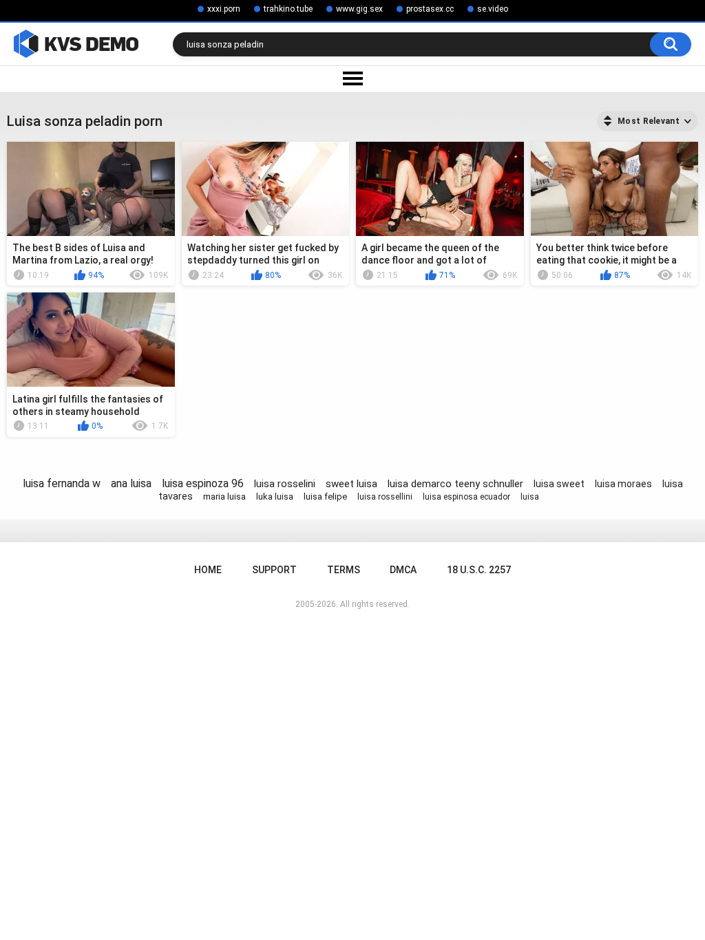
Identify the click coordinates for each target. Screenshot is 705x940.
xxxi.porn (223, 9)
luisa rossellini (384, 497)
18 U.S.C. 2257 (479, 569)
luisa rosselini (284, 484)
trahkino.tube (288, 9)
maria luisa (224, 496)
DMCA (403, 569)
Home (208, 569)
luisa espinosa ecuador (466, 497)
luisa (529, 497)
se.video (492, 9)
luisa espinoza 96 (203, 483)
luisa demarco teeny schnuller (455, 484)
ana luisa (131, 483)
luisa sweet (559, 483)
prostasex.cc (430, 9)
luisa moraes (623, 483)
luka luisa (274, 496)
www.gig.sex (359, 9)
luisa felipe (325, 496)
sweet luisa (351, 484)
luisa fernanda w (62, 483)
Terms (343, 569)
